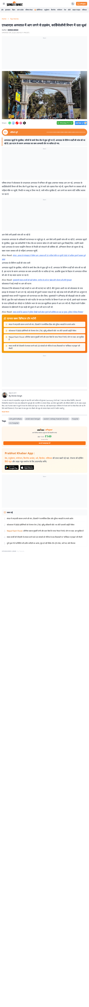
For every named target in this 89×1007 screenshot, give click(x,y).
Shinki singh (13, 30)
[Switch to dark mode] (73, 4)
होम (2, 10)
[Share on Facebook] (13, 123)
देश (6, 458)
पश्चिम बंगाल (29, 10)
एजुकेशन (46, 10)
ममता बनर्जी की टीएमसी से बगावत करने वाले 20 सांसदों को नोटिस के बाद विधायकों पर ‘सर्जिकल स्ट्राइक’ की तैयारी (44, 347)
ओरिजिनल (39, 10)
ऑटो (69, 10)
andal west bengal (32, 419)
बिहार (13, 10)
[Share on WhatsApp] (9, 123)
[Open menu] (4, 4)
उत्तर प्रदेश (20, 10)
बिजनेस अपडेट (29, 458)
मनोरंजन (59, 10)
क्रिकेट (42, 458)
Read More (5, 412)
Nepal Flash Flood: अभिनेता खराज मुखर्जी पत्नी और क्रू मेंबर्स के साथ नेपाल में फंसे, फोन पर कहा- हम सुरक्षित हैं (46, 338)
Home (4, 19)
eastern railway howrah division (56, 419)
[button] (44, 95)
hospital (75, 419)
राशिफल (84, 10)
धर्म (37, 458)
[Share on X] (24, 123)
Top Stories (14, 19)
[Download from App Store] (27, 467)
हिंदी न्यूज (8, 461)
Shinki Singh (16, 396)
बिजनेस (53, 10)
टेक (65, 10)
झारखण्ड (7, 10)
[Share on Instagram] (20, 123)
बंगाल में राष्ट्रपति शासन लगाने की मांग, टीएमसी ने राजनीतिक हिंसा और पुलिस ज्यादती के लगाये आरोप (42, 324)
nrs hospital (14, 423)
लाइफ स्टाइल (76, 10)
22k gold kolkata (15, 419)
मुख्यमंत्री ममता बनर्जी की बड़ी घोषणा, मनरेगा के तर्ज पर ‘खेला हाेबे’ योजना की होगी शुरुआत (42, 280)
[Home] (15, 3)
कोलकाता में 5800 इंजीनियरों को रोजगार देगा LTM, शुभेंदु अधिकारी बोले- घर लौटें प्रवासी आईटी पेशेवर (42, 330)
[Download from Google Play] (12, 467)
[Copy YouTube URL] (17, 123)
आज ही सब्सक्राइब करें (44, 443)
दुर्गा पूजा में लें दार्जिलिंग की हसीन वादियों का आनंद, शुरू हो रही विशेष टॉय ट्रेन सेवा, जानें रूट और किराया (41, 543)
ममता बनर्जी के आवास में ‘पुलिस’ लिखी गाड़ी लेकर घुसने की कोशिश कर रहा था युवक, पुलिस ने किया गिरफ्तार (48, 312)
